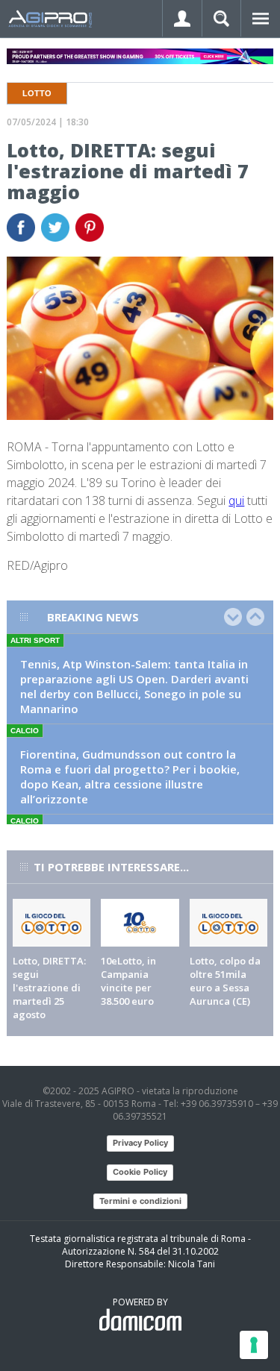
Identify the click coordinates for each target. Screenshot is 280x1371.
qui (236, 500)
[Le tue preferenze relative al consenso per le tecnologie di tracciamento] (254, 1345)
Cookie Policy (140, 1172)
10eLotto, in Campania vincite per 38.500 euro (128, 981)
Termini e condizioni (140, 1201)
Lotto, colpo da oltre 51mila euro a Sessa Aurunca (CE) (225, 981)
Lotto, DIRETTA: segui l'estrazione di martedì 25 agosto (49, 987)
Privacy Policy (140, 1143)
